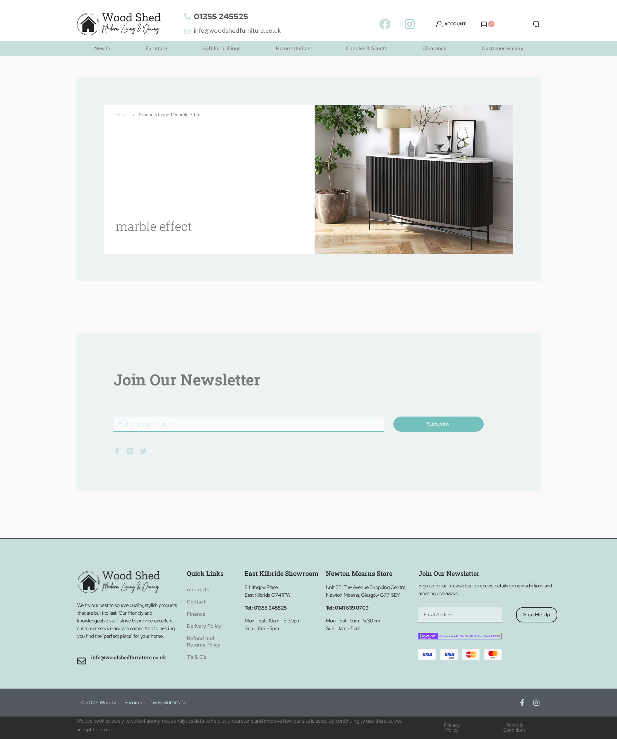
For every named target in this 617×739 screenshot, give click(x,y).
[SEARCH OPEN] (536, 24)
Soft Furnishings (221, 48)
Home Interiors (293, 48)
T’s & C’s (196, 657)
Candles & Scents (366, 48)
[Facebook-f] (522, 702)
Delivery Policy (204, 626)
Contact (196, 601)
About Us (198, 589)
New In (102, 48)
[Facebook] (385, 24)
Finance (196, 614)
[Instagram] (409, 24)
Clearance (434, 48)
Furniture (156, 48)
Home (122, 115)
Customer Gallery (502, 48)
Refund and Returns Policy (203, 641)
